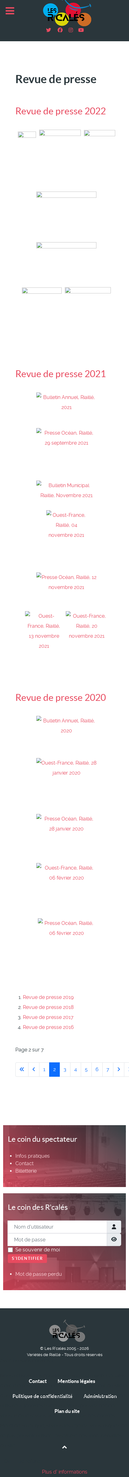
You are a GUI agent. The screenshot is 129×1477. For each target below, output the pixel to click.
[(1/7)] (27, 159)
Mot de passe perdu (38, 1274)
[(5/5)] (66, 948)
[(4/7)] (66, 215)
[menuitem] (32, 1156)
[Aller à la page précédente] (33, 1069)
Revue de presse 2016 (48, 1027)
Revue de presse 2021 (60, 373)
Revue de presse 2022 (60, 111)
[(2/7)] (60, 159)
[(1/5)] (66, 735)
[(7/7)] (88, 317)
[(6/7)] (42, 316)
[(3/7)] (99, 159)
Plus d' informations (64, 1472)
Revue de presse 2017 (48, 1017)
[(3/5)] (66, 837)
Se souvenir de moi (37, 1250)
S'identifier (27, 1258)
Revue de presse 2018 (48, 1007)
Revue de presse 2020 (60, 697)
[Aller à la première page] (21, 1069)
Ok (7, 1461)
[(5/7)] (66, 263)
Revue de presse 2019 (48, 997)
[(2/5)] (66, 784)
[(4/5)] (66, 889)
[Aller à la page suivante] (118, 1069)
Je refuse (29, 1461)
